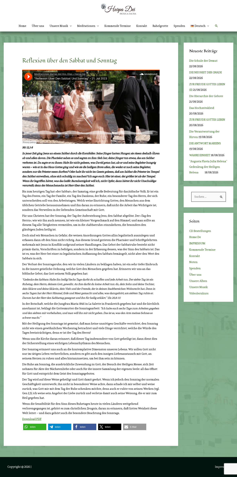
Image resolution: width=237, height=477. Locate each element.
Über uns (38, 26)
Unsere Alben (198, 281)
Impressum (222, 466)
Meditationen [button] (86, 26)
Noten (193, 262)
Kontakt (141, 26)
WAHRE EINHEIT (199, 155)
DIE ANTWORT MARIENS (205, 143)
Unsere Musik (198, 287)
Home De (195, 237)
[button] (200, 25)
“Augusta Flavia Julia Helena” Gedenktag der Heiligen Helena (208, 167)
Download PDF (31, 419)
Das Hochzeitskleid (201, 108)
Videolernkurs (198, 293)
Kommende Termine (117, 26)
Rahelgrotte (160, 26)
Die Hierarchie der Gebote (206, 96)
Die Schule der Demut (203, 60)
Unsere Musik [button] (59, 26)
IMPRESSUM (197, 243)
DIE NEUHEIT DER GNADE (205, 72)
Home (22, 26)
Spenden (179, 26)
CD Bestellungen (200, 231)
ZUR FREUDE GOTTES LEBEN (208, 119)
